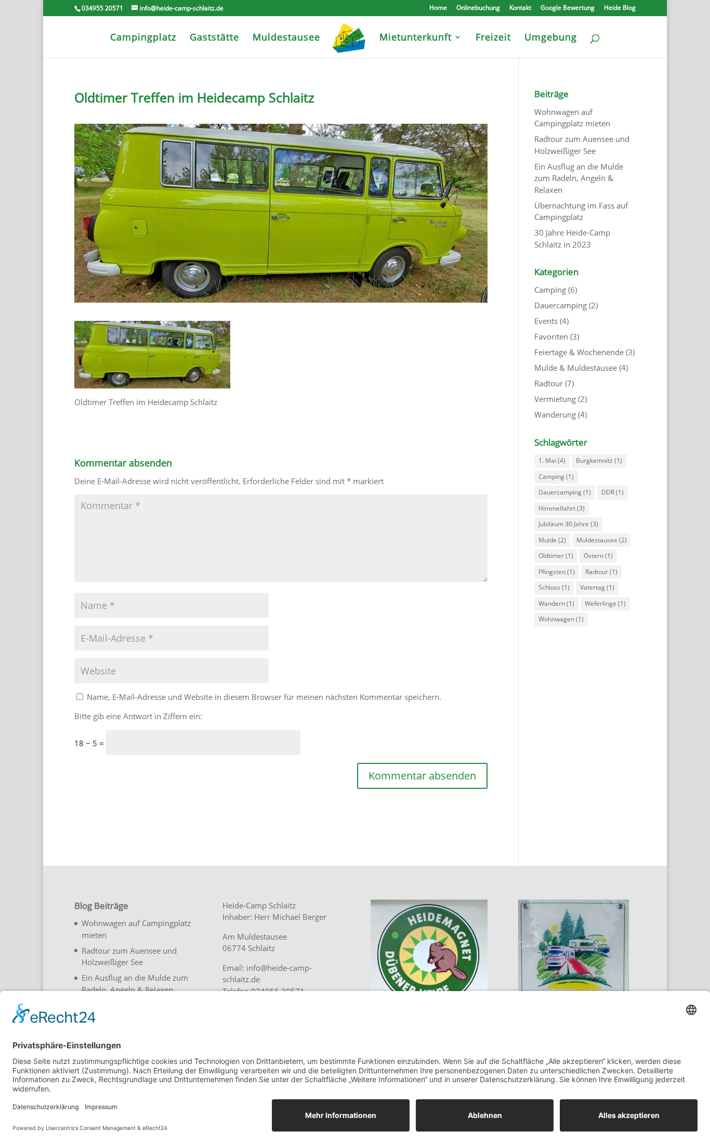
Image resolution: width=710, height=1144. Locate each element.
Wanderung (555, 414)
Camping (550, 289)
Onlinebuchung (478, 8)
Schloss (554, 587)
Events (546, 321)
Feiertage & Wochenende (579, 352)
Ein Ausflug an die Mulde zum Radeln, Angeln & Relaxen (578, 178)
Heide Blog (620, 8)
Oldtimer (555, 555)
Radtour (548, 383)
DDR (612, 492)
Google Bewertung (568, 8)
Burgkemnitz (599, 460)
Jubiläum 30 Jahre (568, 523)
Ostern (598, 555)
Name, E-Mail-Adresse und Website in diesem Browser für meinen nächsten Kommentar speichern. (264, 697)
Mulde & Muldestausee (575, 367)
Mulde (552, 540)
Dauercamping (560, 305)
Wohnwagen (561, 619)
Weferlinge (605, 603)
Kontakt (520, 8)
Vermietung (555, 399)
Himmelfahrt (561, 508)
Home (438, 8)
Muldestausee (601, 540)
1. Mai (552, 460)
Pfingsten (556, 571)
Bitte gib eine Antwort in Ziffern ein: (138, 716)
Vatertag (597, 587)
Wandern (556, 603)
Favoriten (551, 336)
